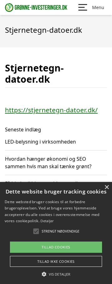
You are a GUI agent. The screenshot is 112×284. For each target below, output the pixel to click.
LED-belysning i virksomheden (40, 141)
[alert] (56, 233)
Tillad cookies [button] (56, 247)
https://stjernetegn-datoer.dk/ (51, 109)
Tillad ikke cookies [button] (56, 261)
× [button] (106, 187)
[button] (56, 274)
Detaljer (47, 220)
